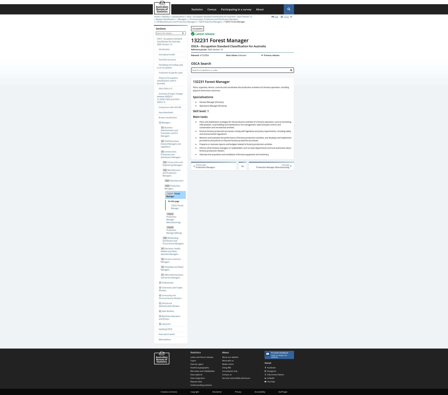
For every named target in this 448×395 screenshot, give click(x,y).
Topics (193, 360)
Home (157, 16)
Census (211, 9)
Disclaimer (217, 392)
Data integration (197, 378)
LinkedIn (271, 378)
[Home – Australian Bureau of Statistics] (161, 358)
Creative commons (169, 392)
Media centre (228, 364)
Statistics (197, 9)
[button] (289, 9)
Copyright (195, 392)
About (260, 9)
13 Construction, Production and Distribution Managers (213, 19)
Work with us (228, 360)
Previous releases (271, 55)
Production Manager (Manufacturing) (272, 166)
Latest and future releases (201, 357)
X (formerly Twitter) (275, 374)
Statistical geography (199, 367)
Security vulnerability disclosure (236, 378)
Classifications (178, 16)
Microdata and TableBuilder (202, 371)
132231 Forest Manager (177, 207)
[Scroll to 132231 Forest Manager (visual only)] (232, 82)
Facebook (271, 367)
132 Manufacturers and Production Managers (176, 21)
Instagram (271, 371)
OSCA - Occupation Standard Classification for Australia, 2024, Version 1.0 (169, 41)
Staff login (282, 392)
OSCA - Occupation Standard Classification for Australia (211, 16)
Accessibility (260, 392)
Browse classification (165, 19)
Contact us (227, 374)
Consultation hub (229, 371)
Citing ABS (226, 367)
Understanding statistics (201, 385)
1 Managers (182, 19)
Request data (196, 381)
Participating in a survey (236, 9)
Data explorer (196, 374)
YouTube (271, 381)
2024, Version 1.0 (244, 16)
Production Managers (205, 166)
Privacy (238, 392)
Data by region (196, 364)
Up (242, 166)
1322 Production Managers (210, 21)
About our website (230, 357)
